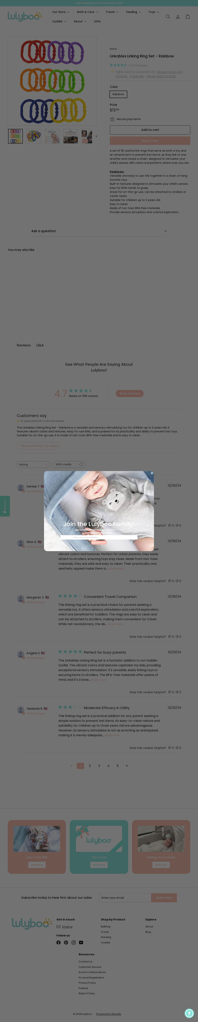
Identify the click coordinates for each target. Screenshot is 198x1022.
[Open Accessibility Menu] (189, 1013)
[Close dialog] (152, 473)
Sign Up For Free (99, 542)
